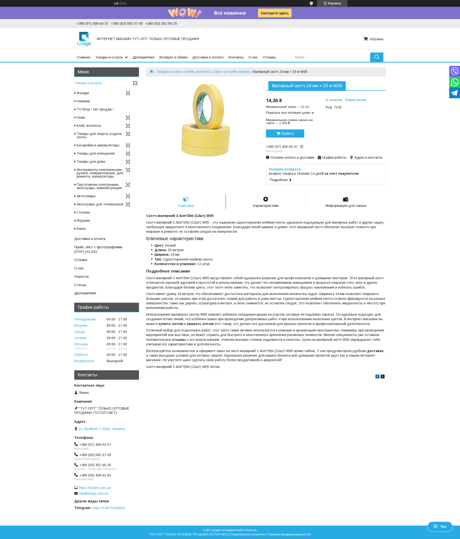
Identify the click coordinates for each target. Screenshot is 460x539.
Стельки (83, 212)
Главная (83, 57)
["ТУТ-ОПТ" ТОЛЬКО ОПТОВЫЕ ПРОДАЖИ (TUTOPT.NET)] (84, 39)
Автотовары (86, 196)
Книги (81, 229)
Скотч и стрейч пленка (231, 72)
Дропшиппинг (143, 57)
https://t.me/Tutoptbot (108, 508)
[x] (383, 377)
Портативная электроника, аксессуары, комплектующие (99, 186)
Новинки (83, 101)
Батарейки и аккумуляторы (98, 145)
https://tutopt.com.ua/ (95, 488)
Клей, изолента (198, 72)
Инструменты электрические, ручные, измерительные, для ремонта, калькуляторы (100, 173)
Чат (444, 526)
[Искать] (376, 57)
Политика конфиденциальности (289, 534)
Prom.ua (251, 530)
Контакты (236, 57)
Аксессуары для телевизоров (100, 204)
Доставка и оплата (208, 57)
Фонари (83, 93)
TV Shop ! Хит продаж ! (95, 109)
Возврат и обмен (173, 57)
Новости (81, 276)
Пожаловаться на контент (247, 534)
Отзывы (269, 57)
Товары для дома (91, 161)
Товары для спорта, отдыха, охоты (99, 135)
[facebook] (377, 377)
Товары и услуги (108, 57)
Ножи (81, 117)
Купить (288, 133)
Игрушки (83, 220)
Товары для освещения (96, 153)
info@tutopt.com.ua (93, 493)
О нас (253, 57)
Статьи (80, 285)
